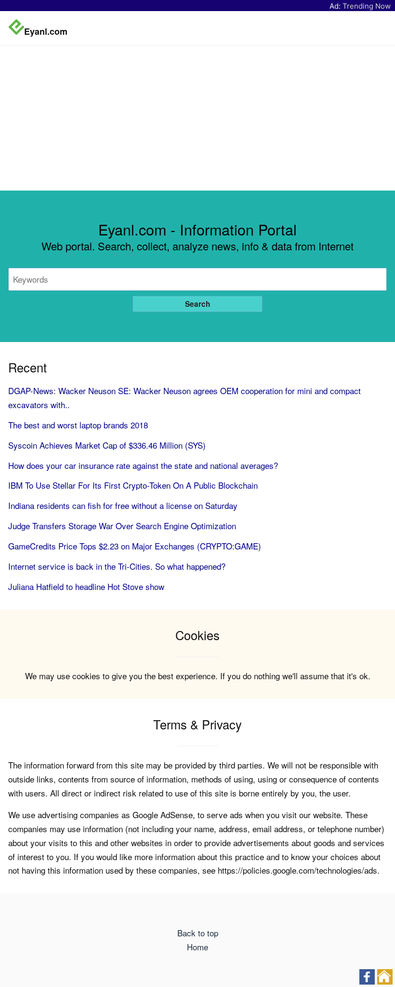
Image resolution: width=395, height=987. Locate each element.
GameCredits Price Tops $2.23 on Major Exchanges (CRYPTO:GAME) (134, 546)
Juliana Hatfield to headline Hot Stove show (86, 586)
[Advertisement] (197, 118)
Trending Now (366, 6)
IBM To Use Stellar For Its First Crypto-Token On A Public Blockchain (133, 485)
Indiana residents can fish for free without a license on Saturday (122, 505)
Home (197, 947)
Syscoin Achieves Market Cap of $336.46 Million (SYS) (107, 445)
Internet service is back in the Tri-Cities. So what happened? (116, 566)
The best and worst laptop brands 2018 (78, 425)
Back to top (197, 933)
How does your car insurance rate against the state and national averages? (143, 465)
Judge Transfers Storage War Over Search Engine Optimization (122, 526)
